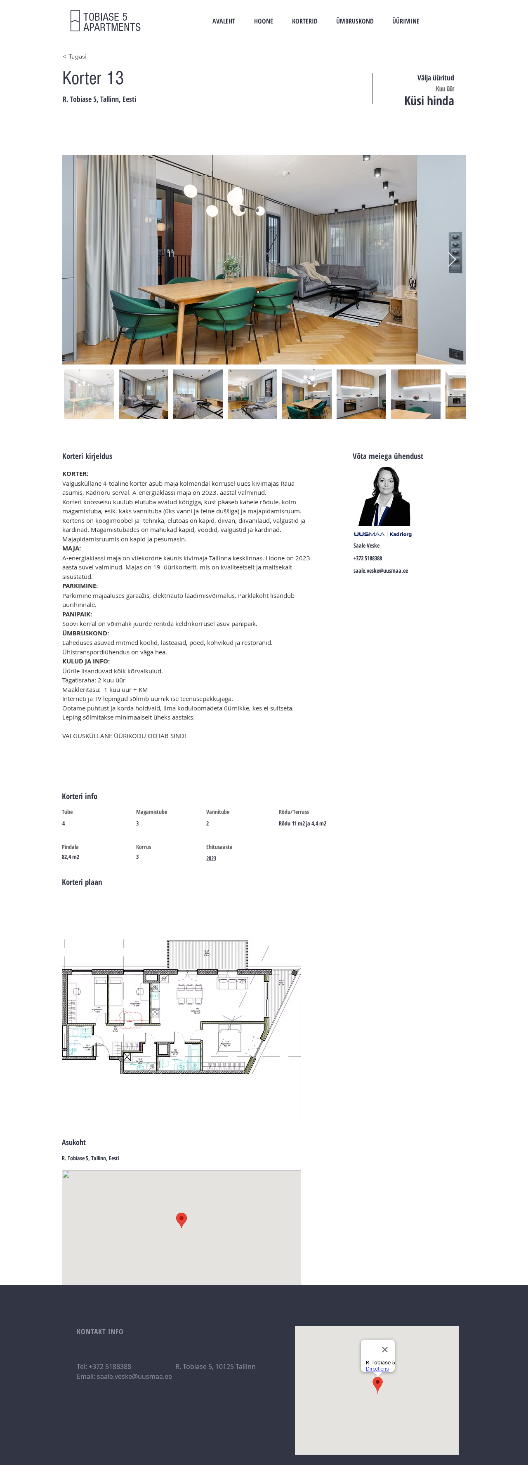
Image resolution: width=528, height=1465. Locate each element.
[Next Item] (452, 260)
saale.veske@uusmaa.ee (381, 570)
